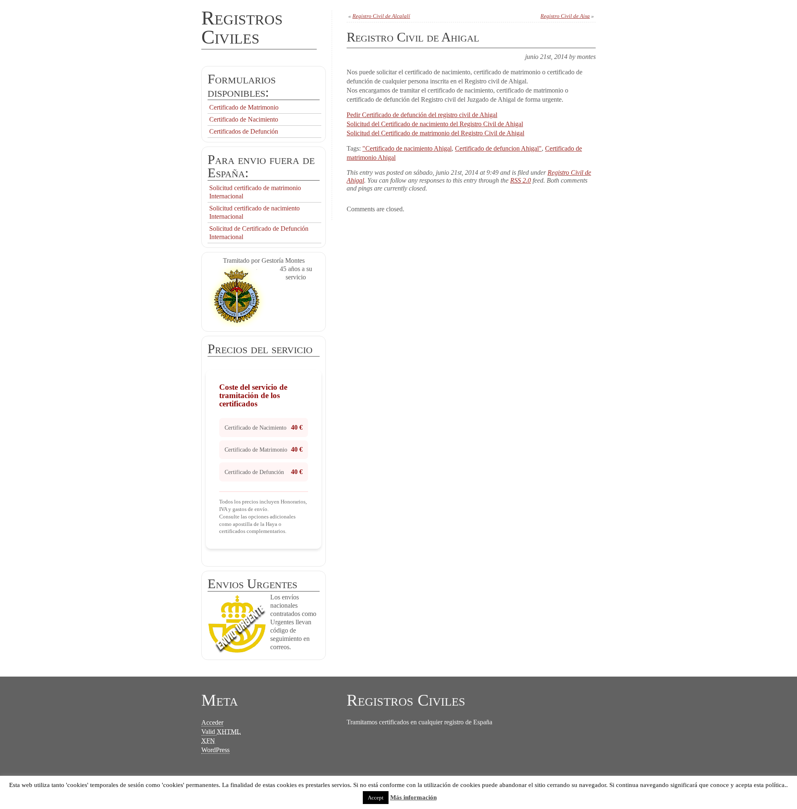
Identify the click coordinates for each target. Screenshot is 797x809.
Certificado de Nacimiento (243, 119)
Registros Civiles (242, 27)
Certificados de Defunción (243, 131)
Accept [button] (376, 797)
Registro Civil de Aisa (565, 16)
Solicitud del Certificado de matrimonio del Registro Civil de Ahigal (435, 133)
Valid (221, 731)
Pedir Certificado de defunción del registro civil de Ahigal (422, 114)
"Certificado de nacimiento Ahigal (407, 148)
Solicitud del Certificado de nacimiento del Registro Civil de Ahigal (435, 123)
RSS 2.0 (520, 180)
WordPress (215, 749)
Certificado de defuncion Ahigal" (498, 148)
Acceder (212, 722)
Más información (413, 797)
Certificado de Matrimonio (244, 107)
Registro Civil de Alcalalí (381, 16)
